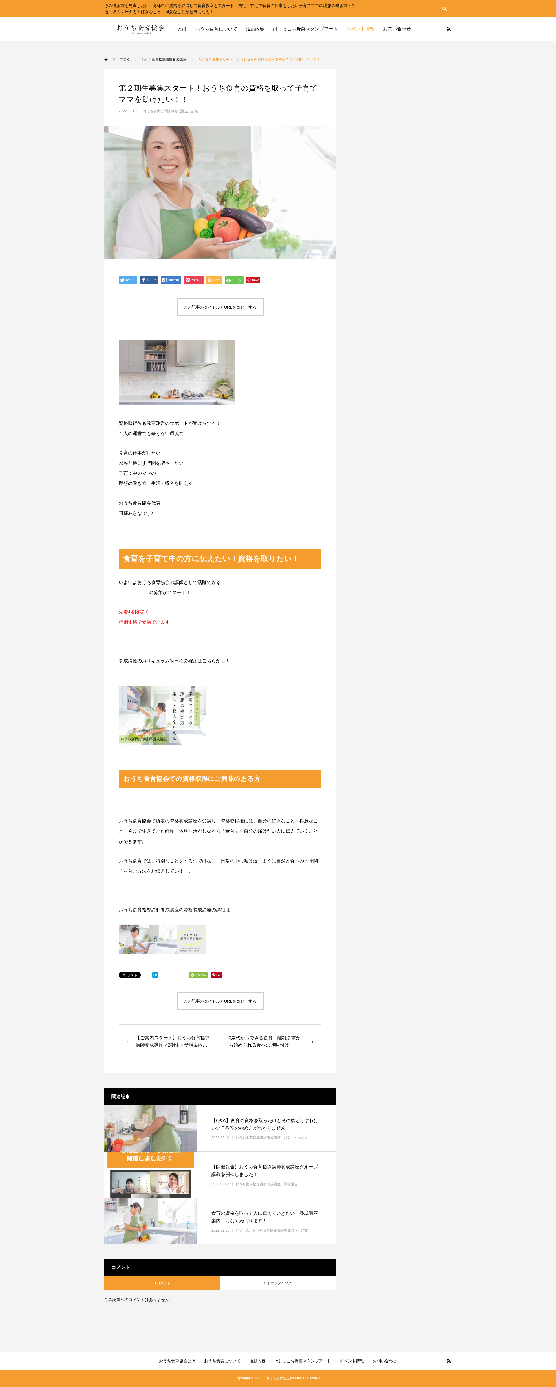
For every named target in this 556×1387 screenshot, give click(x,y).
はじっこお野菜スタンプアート (305, 28)
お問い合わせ (397, 28)
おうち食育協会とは (177, 1361)
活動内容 (255, 28)
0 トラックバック (278, 1283)
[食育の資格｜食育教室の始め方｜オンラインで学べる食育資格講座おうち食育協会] (140, 29)
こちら (237, 909)
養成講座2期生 (134, 592)
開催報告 (291, 1184)
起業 (194, 111)
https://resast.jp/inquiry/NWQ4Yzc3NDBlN (159, 671)
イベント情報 (360, 28)
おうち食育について (216, 28)
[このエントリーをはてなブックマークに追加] (155, 976)
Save (255, 280)
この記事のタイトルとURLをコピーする (220, 307)
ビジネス (301, 1138)
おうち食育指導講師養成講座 (165, 111)
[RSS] (448, 29)
